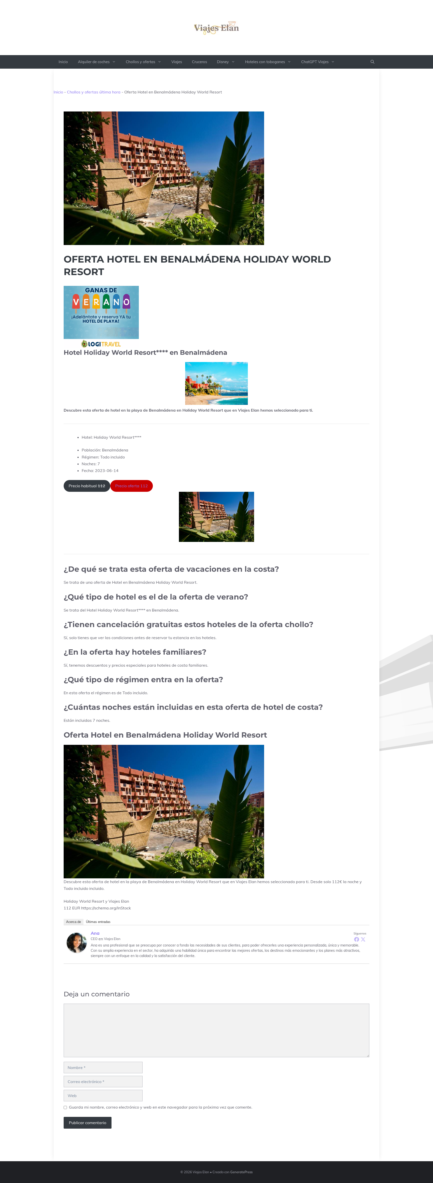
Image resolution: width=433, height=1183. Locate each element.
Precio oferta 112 (131, 485)
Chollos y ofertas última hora (94, 91)
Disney (223, 61)
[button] (372, 62)
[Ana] (77, 943)
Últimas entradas (98, 922)
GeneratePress (241, 1172)
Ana (95, 933)
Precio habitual (87, 485)
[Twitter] (363, 939)
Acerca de (73, 922)
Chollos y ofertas (140, 61)
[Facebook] (357, 939)
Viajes (176, 61)
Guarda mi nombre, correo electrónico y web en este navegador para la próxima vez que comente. (160, 1107)
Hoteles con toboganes (265, 61)
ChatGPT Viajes (315, 61)
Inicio (63, 61)
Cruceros (199, 61)
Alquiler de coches (94, 61)
